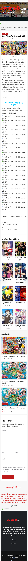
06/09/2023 (6, 38)
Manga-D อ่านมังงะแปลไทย (14, 12)
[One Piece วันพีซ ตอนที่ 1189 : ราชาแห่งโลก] (14, 397)
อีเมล (16, 452)
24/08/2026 (6, 358)
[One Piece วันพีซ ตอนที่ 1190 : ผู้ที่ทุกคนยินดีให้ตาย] (14, 370)
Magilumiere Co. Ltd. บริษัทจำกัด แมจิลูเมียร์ (20, 326)
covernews (23, 555)
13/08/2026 (6, 385)
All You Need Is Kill (20, 302)
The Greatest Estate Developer (7, 326)
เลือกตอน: (4, 97)
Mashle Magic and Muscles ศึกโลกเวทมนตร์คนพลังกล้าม (20, 281)
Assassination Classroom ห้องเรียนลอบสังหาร (8, 304)
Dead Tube (7, 257)
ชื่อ (3, 452)
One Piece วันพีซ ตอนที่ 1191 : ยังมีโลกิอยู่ (13, 356)
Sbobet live (14, 543)
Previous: (9, 223)
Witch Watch (8, 279)
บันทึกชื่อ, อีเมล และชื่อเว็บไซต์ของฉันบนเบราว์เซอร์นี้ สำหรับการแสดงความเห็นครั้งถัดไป (14, 469)
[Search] (26, 19)
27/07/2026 (6, 411)
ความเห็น (5, 430)
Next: (9, 229)
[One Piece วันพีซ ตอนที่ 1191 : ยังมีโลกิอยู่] (14, 345)
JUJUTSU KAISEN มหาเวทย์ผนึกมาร (20, 258)
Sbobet (14, 539)
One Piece (5, 33)
